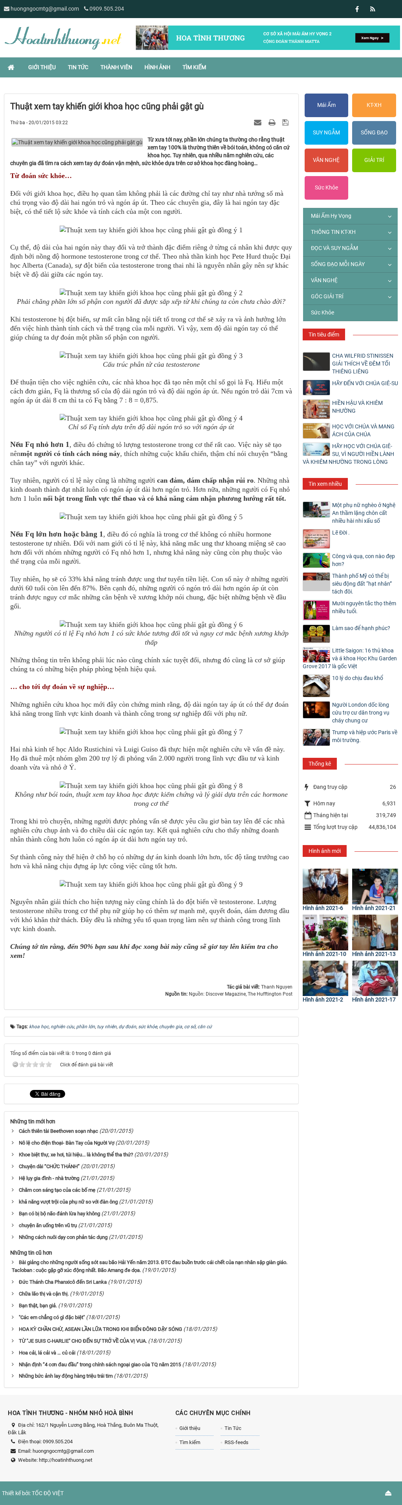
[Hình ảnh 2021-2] (326, 978)
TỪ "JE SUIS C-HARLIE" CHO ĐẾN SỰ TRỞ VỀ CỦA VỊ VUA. (83, 1341)
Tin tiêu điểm (324, 334)
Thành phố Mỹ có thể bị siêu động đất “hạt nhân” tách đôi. (362, 584)
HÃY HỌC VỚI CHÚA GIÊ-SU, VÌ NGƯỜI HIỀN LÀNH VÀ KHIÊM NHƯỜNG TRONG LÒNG (348, 454)
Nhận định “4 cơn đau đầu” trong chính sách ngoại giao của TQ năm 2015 (100, 1364)
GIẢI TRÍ (374, 160)
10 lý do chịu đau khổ (357, 678)
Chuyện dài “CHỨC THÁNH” (49, 1166)
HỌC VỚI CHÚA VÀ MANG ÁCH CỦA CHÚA (363, 430)
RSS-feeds (237, 1442)
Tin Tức (233, 1428)
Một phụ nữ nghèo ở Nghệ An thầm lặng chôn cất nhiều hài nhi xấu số (363, 513)
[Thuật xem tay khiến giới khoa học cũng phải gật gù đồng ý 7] (151, 732)
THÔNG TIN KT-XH (333, 232)
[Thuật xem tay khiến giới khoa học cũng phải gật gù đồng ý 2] (151, 293)
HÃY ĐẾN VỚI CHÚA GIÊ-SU (365, 383)
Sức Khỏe (326, 187)
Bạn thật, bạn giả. (38, 1305)
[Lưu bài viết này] (286, 122)
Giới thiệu (189, 1428)
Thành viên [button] (116, 67)
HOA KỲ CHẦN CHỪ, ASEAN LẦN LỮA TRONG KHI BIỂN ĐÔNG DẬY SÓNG (100, 1329)
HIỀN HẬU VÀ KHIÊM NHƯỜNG (357, 407)
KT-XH (374, 105)
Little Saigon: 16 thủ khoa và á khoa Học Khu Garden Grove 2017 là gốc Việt (350, 658)
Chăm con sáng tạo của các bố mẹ (57, 1190)
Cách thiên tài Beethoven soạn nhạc (58, 1131)
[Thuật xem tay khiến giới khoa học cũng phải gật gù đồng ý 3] (151, 355)
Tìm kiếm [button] (194, 67)
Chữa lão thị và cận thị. (44, 1294)
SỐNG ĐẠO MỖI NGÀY (338, 264)
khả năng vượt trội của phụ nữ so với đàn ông (68, 1202)
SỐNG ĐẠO (374, 132)
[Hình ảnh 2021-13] (375, 932)
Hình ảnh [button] (157, 67)
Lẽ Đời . (341, 532)
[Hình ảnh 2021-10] (326, 932)
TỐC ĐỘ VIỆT (48, 1493)
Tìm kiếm (189, 1442)
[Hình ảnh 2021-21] (375, 886)
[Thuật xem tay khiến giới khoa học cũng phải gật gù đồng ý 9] (151, 884)
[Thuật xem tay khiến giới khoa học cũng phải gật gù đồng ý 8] (151, 785)
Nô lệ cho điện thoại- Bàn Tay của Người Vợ (66, 1143)
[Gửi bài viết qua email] (258, 122)
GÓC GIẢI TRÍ (327, 296)
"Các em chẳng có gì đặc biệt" (52, 1317)
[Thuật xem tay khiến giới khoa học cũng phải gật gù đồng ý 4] (151, 418)
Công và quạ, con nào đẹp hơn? (363, 560)
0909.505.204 (107, 9)
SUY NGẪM (326, 132)
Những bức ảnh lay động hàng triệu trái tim (66, 1376)
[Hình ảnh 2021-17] (375, 978)
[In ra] (273, 122)
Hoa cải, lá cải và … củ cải (47, 1353)
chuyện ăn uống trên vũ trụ (48, 1225)
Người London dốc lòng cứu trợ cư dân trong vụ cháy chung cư (360, 713)
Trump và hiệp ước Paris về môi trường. (364, 736)
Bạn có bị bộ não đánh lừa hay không (59, 1213)
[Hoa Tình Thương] (63, 37)
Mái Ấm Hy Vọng (331, 216)
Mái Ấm (326, 105)
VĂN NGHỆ (326, 160)
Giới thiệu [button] (42, 67)
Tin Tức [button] (78, 67)
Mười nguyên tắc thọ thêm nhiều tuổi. (364, 607)
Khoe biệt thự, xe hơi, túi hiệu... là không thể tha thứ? (76, 1155)
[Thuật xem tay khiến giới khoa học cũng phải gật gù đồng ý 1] (151, 230)
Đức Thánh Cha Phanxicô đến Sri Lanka (63, 1282)
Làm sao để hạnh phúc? (361, 628)
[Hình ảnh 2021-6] (326, 886)
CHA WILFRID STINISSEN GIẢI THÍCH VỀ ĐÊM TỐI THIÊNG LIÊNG (362, 364)
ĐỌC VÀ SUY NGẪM (334, 248)
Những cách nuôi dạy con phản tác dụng (63, 1237)
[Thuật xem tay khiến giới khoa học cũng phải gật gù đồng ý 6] (151, 624)
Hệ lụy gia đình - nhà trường (49, 1178)
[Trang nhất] (12, 67)
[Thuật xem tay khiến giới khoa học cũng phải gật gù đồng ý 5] (151, 517)
